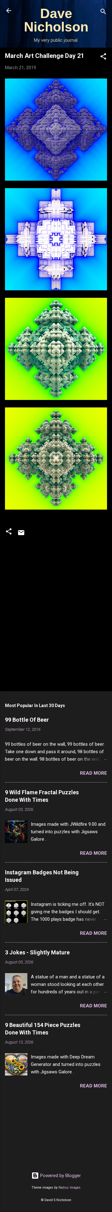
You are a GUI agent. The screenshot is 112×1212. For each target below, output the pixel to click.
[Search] (103, 12)
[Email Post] (21, 535)
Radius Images (69, 1188)
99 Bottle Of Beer (27, 719)
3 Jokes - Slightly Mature (37, 952)
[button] (103, 57)
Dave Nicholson (56, 20)
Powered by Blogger (60, 1175)
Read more (93, 773)
